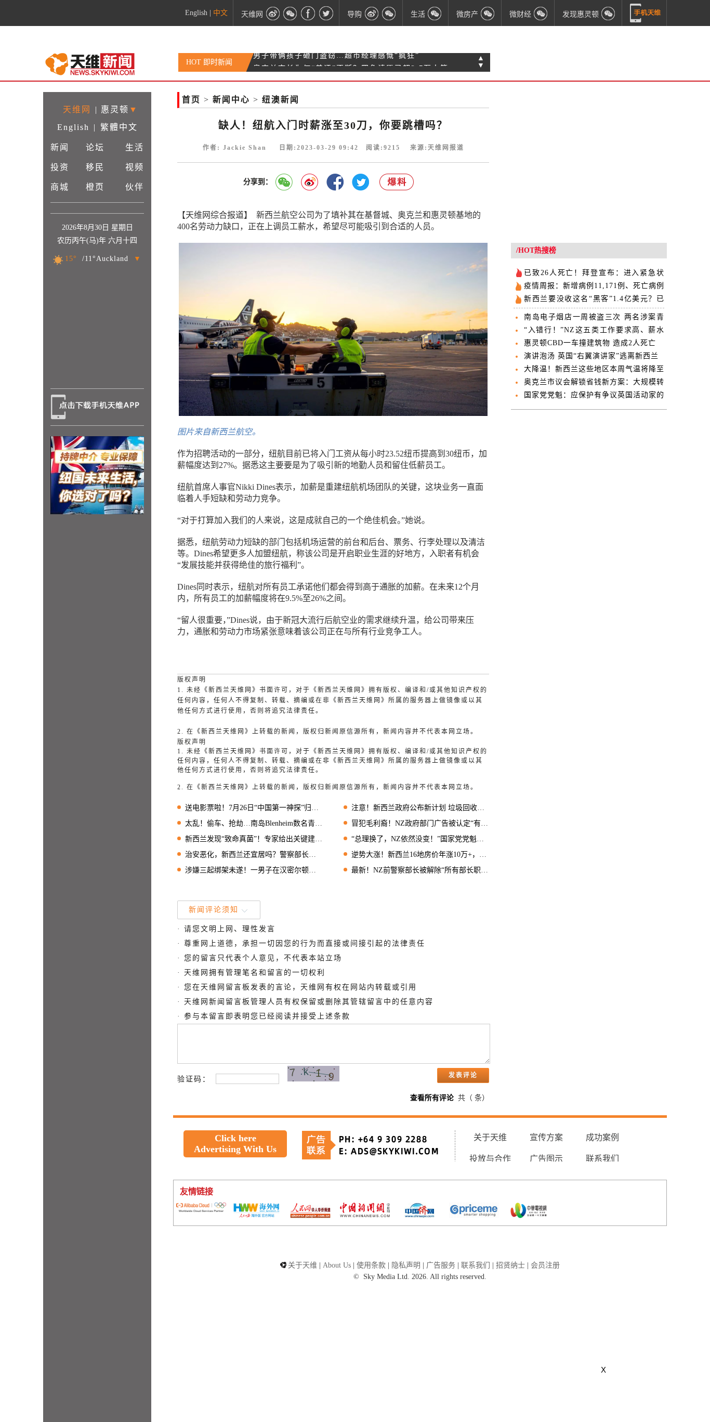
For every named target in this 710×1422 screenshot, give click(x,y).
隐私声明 (405, 1265)
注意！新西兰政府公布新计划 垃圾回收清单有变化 (420, 808)
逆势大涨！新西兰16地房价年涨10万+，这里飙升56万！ (420, 854)
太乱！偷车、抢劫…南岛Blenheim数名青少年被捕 (254, 823)
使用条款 (371, 1265)
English (196, 13)
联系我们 (602, 1158)
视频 (134, 167)
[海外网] (256, 1211)
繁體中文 (119, 127)
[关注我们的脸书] (308, 13)
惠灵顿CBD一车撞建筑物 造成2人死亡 (590, 343)
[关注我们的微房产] (488, 13)
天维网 (77, 109)
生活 (134, 147)
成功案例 (602, 1137)
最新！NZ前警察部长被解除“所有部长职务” (420, 870)
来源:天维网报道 (437, 147)
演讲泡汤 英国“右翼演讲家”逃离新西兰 (591, 356)
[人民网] (310, 1211)
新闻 (59, 147)
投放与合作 (490, 1158)
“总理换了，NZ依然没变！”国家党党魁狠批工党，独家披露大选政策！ (420, 839)
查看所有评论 (432, 1098)
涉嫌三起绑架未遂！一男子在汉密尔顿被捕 (254, 870)
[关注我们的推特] (326, 13)
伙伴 (134, 186)
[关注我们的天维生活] (435, 13)
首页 (191, 99)
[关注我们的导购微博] (371, 13)
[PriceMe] (474, 1211)
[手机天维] (645, 13)
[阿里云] (201, 1208)
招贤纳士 (510, 1265)
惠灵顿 (115, 109)
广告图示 (546, 1158)
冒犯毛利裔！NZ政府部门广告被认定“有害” (420, 823)
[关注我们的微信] (290, 13)
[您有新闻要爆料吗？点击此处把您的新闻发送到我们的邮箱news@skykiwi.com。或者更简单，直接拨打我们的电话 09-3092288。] (397, 182)
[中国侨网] (419, 1211)
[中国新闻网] (365, 1211)
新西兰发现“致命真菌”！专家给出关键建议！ (254, 839)
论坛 (95, 147)
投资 (59, 167)
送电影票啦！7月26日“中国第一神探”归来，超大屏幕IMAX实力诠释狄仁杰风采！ (254, 808)
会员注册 (545, 1265)
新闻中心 (231, 99)
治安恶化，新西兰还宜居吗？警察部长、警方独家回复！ (254, 854)
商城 (59, 186)
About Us (337, 1265)
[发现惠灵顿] (608, 13)
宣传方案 (546, 1137)
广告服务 (440, 1265)
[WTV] (529, 1211)
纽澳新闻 (280, 99)
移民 (95, 167)
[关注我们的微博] (273, 13)
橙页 (95, 186)
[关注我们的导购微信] (541, 13)
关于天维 (490, 1137)
